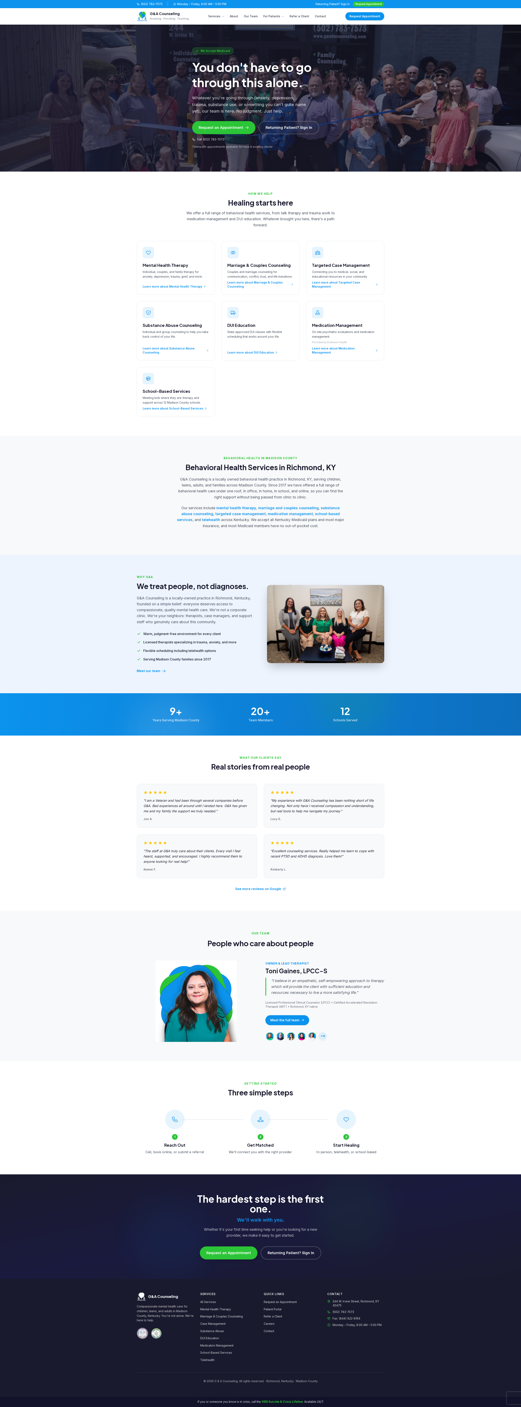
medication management (290, 514)
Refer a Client (299, 16)
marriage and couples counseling (288, 508)
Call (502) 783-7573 (210, 139)
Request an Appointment (221, 127)
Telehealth (207, 1360)
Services (214, 16)
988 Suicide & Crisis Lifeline (282, 1401)
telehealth (211, 520)
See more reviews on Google (258, 889)
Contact (320, 16)
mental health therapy (236, 508)
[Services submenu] (224, 16)
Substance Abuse (212, 1331)
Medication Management (216, 1345)
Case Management (212, 1323)
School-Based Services (216, 1352)
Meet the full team (284, 1020)
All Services (208, 1302)
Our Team (251, 16)
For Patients (271, 16)
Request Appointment (368, 3)
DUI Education (209, 1338)
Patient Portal (272, 1309)
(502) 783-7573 (151, 4)
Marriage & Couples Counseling (221, 1316)
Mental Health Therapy (215, 1309)
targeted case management (240, 514)
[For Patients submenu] (283, 16)
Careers (269, 1323)
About (234, 16)
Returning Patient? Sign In (333, 4)
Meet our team (148, 671)
